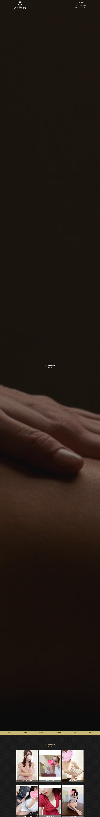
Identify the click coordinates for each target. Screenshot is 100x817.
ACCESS (74, 733)
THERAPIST (58, 733)
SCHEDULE (41, 733)
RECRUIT (91, 733)
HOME (9, 733)
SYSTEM (25, 733)
